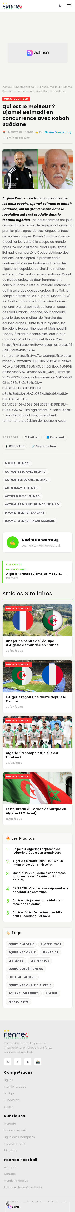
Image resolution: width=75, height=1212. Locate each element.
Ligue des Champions (19, 1137)
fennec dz (51, 952)
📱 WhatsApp (14, 446)
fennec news (18, 1002)
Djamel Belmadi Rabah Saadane (30, 521)
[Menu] (68, 5)
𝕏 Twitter (32, 437)
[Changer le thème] (60, 6)
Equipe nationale (22, 952)
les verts (16, 961)
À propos (10, 1167)
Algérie (52, 993)
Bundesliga (12, 1100)
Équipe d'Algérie (15, 1130)
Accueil (7, 87)
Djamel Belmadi (17, 463)
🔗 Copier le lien (44, 446)
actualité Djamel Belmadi (26, 472)
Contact (10, 1174)
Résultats (10, 1150)
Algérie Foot (12, 198)
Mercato (10, 1124)
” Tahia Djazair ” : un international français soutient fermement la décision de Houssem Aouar (37, 415)
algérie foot (51, 944)
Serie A (8, 1107)
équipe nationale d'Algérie (29, 985)
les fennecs (39, 961)
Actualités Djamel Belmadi (26, 480)
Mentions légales (16, 1181)
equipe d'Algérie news (25, 969)
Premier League (15, 1087)
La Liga (9, 1093)
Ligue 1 (8, 1080)
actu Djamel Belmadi (22, 488)
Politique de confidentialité (23, 1187)
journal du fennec (23, 993)
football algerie (22, 977)
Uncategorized (24, 87)
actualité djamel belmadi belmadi (32, 504)
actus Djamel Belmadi (23, 496)
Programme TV (15, 1144)
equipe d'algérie (21, 944)
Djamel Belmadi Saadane (24, 513)
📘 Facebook (55, 437)
